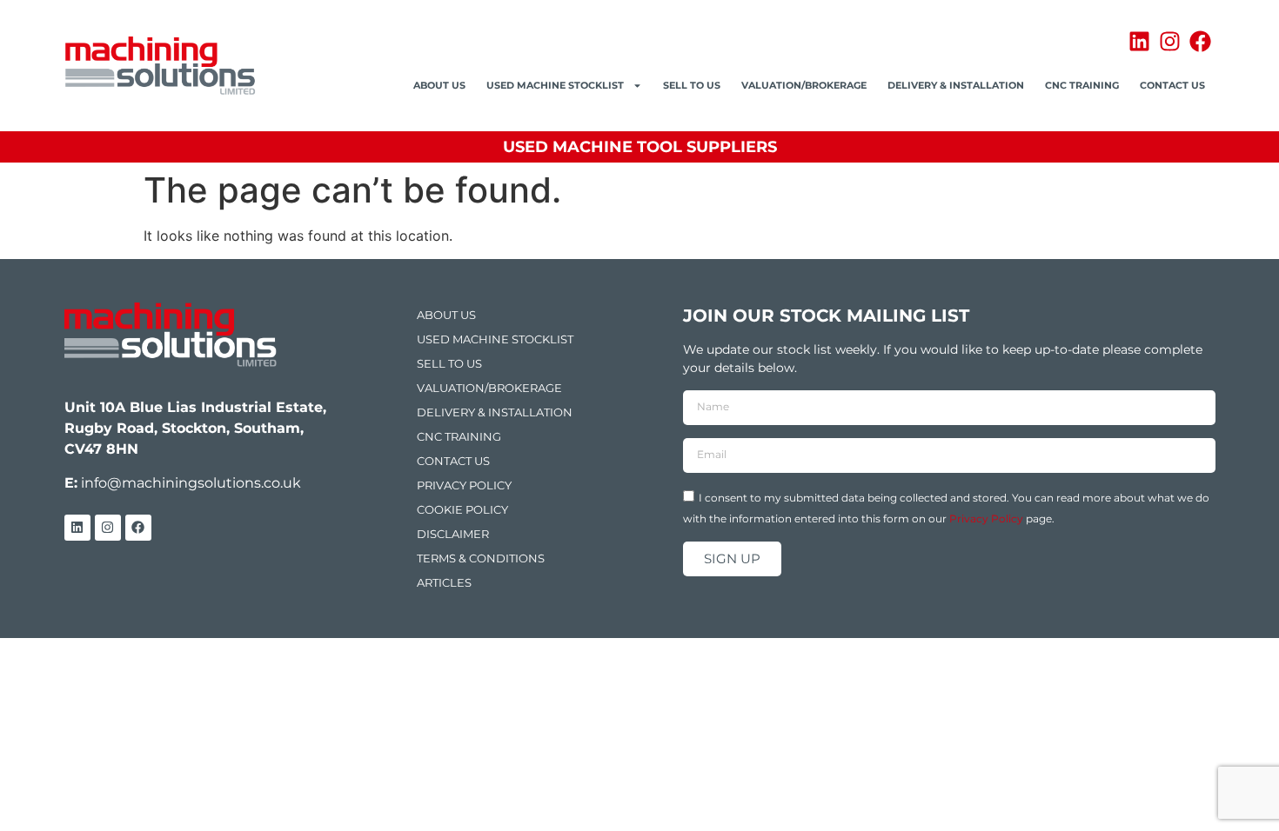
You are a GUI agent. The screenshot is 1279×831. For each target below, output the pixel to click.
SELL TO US (691, 85)
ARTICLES (444, 582)
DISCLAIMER (453, 534)
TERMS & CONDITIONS (481, 558)
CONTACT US (1172, 85)
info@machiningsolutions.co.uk (191, 483)
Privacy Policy (986, 517)
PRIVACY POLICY (464, 485)
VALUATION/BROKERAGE (804, 85)
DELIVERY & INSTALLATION (955, 85)
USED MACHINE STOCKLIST (555, 85)
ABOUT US (439, 85)
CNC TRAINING (1082, 85)
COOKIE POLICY (462, 509)
